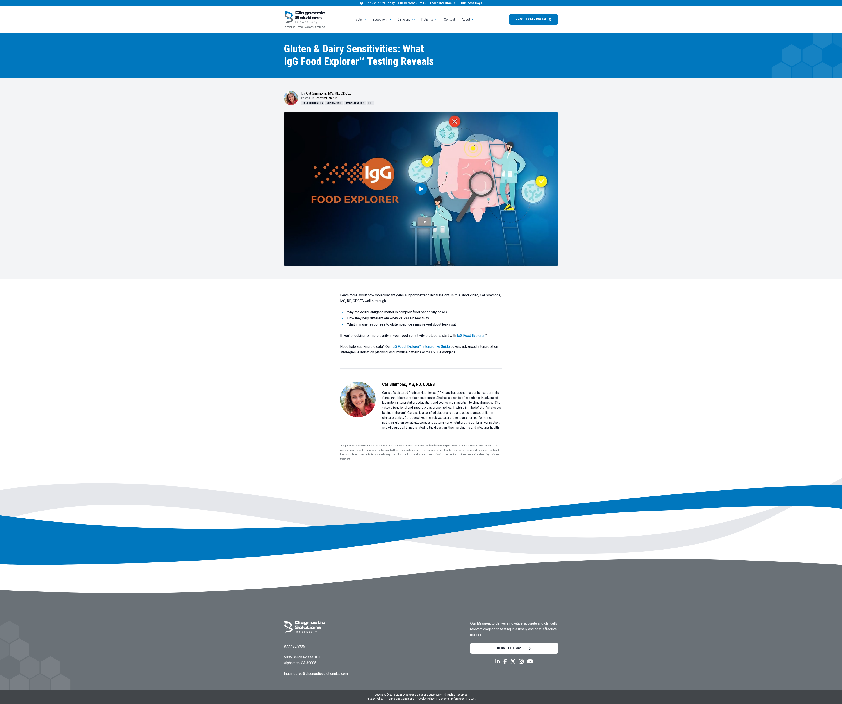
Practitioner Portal (531, 19)
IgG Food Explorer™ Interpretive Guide (421, 346)
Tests (358, 19)
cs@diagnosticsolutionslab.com (323, 674)
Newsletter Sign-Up (511, 648)
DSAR (472, 698)
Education (380, 19)
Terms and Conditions (400, 698)
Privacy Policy (375, 698)
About (466, 19)
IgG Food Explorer (471, 335)
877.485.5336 (294, 646)
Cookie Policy (426, 698)
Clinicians (404, 19)
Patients (427, 19)
